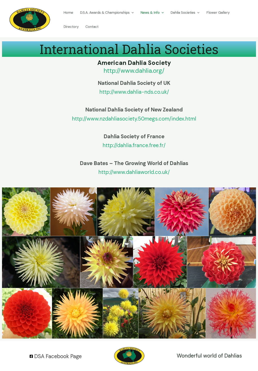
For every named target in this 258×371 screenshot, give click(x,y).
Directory (71, 26)
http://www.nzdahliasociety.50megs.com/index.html (134, 118)
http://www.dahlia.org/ (134, 71)
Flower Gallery (218, 12)
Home (68, 12)
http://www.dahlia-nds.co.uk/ (134, 91)
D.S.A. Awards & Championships (105, 12)
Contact (92, 26)
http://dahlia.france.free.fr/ (134, 145)
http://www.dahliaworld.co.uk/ (134, 172)
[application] (132, 12)
